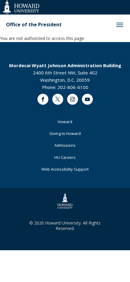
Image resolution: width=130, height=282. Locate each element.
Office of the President (34, 25)
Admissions (65, 145)
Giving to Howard (65, 133)
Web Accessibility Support (65, 169)
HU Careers (65, 157)
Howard (65, 121)
